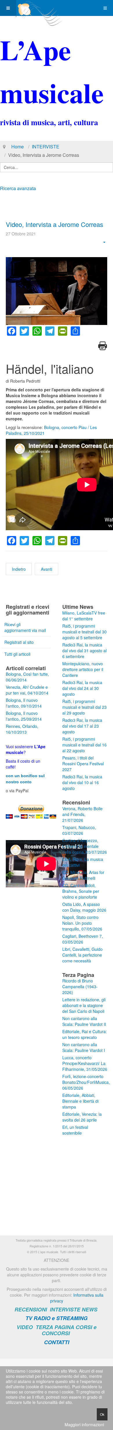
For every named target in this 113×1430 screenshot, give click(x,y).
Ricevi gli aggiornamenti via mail (25, 627)
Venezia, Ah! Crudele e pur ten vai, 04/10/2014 (27, 690)
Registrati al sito (19, 642)
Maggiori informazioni (84, 1424)
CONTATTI (56, 1342)
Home (17, 146)
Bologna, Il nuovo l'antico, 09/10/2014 (24, 703)
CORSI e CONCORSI (69, 1330)
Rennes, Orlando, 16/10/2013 (22, 729)
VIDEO (25, 1327)
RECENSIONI (30, 1309)
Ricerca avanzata (18, 188)
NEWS (89, 1309)
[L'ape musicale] (39, 8)
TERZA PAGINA (55, 1327)
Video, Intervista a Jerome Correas (54, 224)
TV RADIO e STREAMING (56, 1318)
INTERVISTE (45, 146)
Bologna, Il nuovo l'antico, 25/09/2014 (24, 716)
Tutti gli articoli (17, 654)
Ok (102, 1414)
